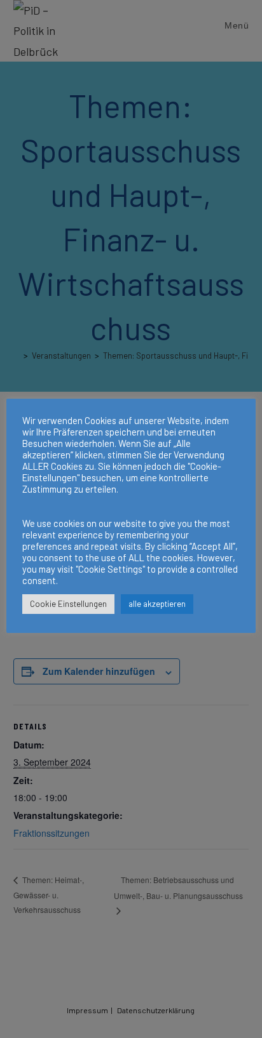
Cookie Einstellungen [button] (68, 604)
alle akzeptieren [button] (157, 604)
